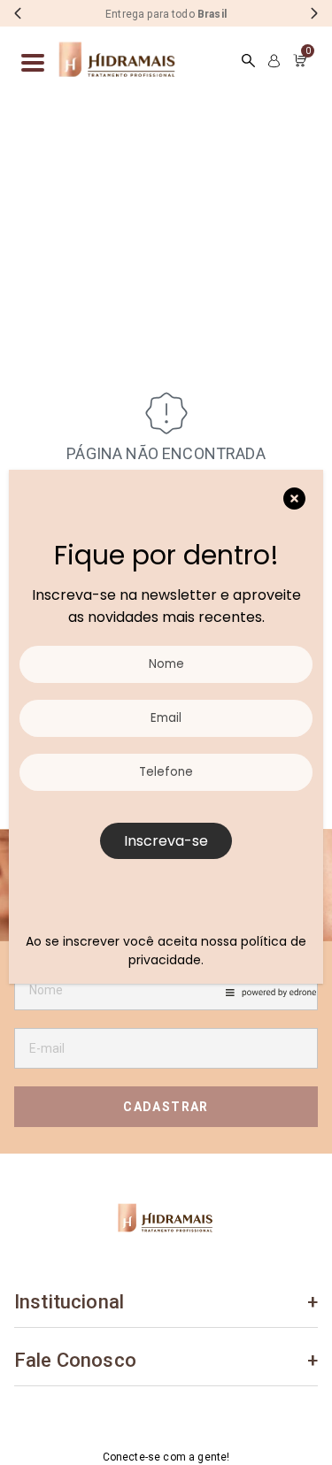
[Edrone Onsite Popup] (166, 732)
